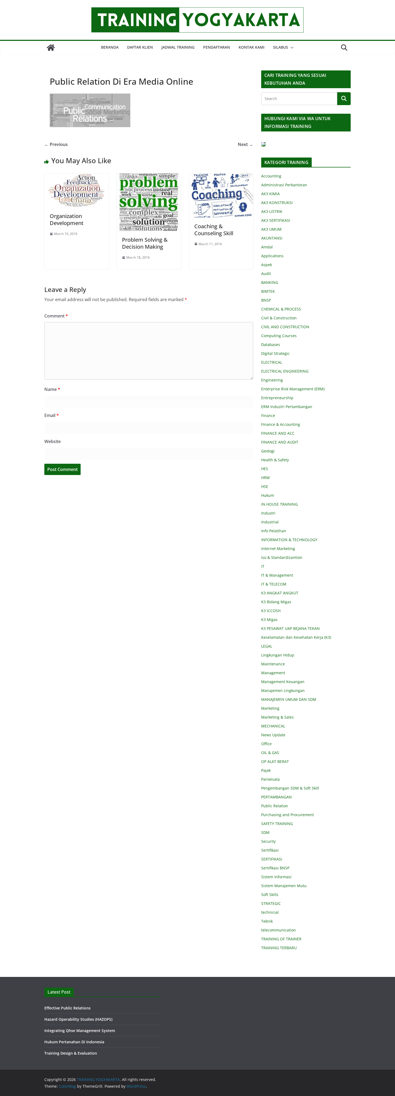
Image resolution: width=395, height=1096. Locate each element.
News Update (273, 734)
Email (51, 415)
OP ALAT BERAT (275, 761)
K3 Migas (269, 619)
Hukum (267, 495)
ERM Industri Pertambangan (286, 406)
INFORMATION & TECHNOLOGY (289, 539)
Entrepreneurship (277, 397)
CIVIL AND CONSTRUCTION (285, 326)
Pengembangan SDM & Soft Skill (290, 788)
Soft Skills (269, 894)
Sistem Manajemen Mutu (284, 885)
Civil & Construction (279, 317)
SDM (265, 832)
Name (52, 389)
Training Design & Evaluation (70, 1053)
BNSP (266, 300)
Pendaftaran (216, 47)
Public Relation (274, 805)
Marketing (270, 708)
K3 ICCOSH (271, 610)
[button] (291, 48)
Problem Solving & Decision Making (145, 243)
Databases (270, 344)
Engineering (272, 380)
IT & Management (277, 575)
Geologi (268, 451)
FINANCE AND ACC (278, 433)
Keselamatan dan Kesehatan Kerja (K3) (296, 637)
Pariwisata (270, 779)
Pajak (266, 770)
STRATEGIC (271, 903)
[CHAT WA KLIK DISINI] (263, 145)
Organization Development (67, 219)
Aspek (266, 264)
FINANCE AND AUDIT (279, 442)
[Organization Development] (76, 177)
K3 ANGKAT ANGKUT (279, 592)
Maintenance (273, 663)
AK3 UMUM (271, 229)
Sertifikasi (270, 850)
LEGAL (266, 646)
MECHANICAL (273, 726)
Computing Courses (279, 335)
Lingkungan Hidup (277, 655)
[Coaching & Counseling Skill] (221, 177)
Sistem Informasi (276, 876)
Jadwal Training (178, 47)
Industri (268, 513)
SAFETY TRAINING (277, 823)
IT (262, 566)
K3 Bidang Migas (276, 601)
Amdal (267, 246)
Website (52, 441)
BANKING (269, 282)
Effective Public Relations (67, 1008)
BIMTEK (268, 291)
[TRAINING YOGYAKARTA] (50, 47)
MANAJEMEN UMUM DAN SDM (288, 699)
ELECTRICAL (271, 362)
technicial (270, 912)
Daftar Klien (140, 47)
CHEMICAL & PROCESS (281, 309)
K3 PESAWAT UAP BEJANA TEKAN (290, 628)
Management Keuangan (282, 681)
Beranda (110, 47)
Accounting (271, 175)
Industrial (270, 521)
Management (273, 672)
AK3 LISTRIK (271, 211)
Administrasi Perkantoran (284, 184)
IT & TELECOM (273, 584)
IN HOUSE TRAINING (279, 504)
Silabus (280, 47)
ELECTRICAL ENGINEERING (284, 371)
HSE (264, 486)
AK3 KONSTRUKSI (277, 202)
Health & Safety (275, 459)
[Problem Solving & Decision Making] (149, 177)
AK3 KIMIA (270, 193)
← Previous (56, 144)
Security (268, 841)
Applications (272, 255)
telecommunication (278, 930)
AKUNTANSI (271, 238)
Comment (56, 316)
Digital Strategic (275, 353)
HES (264, 468)
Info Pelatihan (273, 530)
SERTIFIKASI (271, 859)
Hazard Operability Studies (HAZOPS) (78, 1019)
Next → (245, 144)
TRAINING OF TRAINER (281, 938)
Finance (268, 415)
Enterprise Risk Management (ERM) (293, 388)
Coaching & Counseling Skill (213, 230)
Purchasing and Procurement (287, 814)
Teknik (267, 921)
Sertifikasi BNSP (275, 867)
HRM (265, 477)
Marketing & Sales (277, 717)
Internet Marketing (278, 548)
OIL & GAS (270, 752)
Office (266, 743)
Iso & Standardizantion (281, 557)
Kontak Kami (251, 47)
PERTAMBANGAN (276, 796)
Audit (266, 273)
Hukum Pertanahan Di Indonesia (74, 1041)
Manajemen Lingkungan (283, 690)
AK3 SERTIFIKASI (275, 220)
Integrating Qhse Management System (79, 1030)
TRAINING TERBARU (279, 947)
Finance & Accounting (280, 424)
